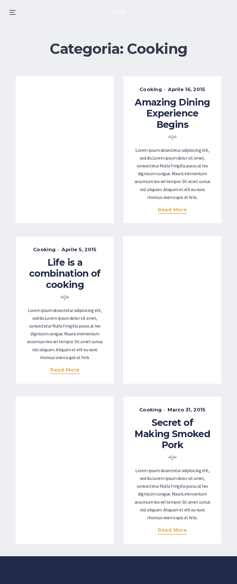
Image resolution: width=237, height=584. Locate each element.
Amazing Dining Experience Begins (172, 113)
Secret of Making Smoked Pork (172, 433)
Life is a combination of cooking (65, 273)
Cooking (151, 89)
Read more (175, 210)
